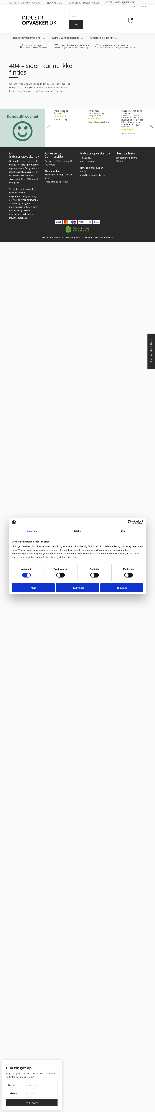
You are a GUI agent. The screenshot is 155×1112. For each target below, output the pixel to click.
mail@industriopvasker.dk (92, 175)
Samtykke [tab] (32, 531)
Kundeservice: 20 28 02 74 (114, 45)
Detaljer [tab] (77, 531)
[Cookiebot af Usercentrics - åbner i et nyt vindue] (130, 522)
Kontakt (132, 6)
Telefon (13, 1093)
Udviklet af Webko (104, 237)
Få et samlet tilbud (151, 351)
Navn (12, 1085)
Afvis (33, 588)
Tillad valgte (77, 588)
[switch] (60, 575)
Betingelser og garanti (126, 157)
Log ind (142, 6)
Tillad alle (122, 588)
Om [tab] (123, 531)
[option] (66, 115)
